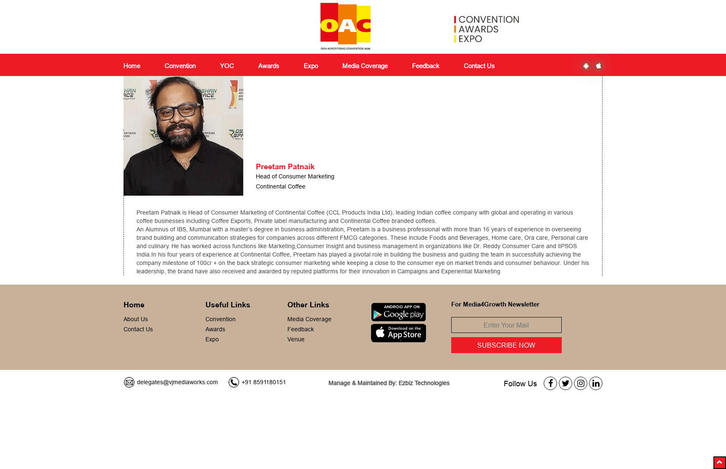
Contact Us (479, 65)
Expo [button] (311, 65)
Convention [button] (180, 65)
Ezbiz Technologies (424, 383)
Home (132, 65)
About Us (136, 319)
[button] (719, 462)
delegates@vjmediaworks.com (177, 382)
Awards (215, 329)
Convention (220, 319)
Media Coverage (365, 65)
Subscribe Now (506, 345)
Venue (296, 339)
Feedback (300, 329)
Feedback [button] (425, 65)
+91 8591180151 (264, 382)
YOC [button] (227, 65)
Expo (212, 339)
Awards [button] (268, 65)
